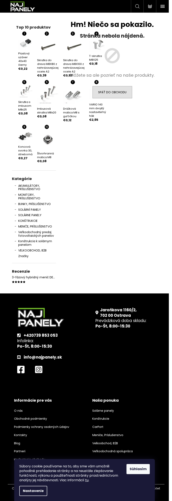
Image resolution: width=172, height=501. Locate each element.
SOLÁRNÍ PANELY (29, 210)
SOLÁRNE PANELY (30, 215)
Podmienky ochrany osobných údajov (41, 427)
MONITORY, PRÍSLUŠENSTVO (29, 196)
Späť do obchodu (112, 92)
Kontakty (20, 435)
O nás (18, 411)
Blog (17, 443)
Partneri (19, 451)
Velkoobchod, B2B (105, 443)
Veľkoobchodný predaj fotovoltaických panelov (36, 234)
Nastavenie (33, 490)
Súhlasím (138, 469)
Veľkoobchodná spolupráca (112, 451)
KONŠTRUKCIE (28, 221)
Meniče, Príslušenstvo (107, 435)
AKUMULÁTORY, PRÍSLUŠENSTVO (29, 187)
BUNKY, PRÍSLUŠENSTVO (34, 204)
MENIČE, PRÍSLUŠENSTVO (35, 226)
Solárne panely (103, 411)
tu (87, 480)
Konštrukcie (100, 419)
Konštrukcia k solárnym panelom (35, 243)
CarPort (97, 427)
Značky (23, 256)
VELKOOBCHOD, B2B (32, 250)
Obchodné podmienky (30, 419)
